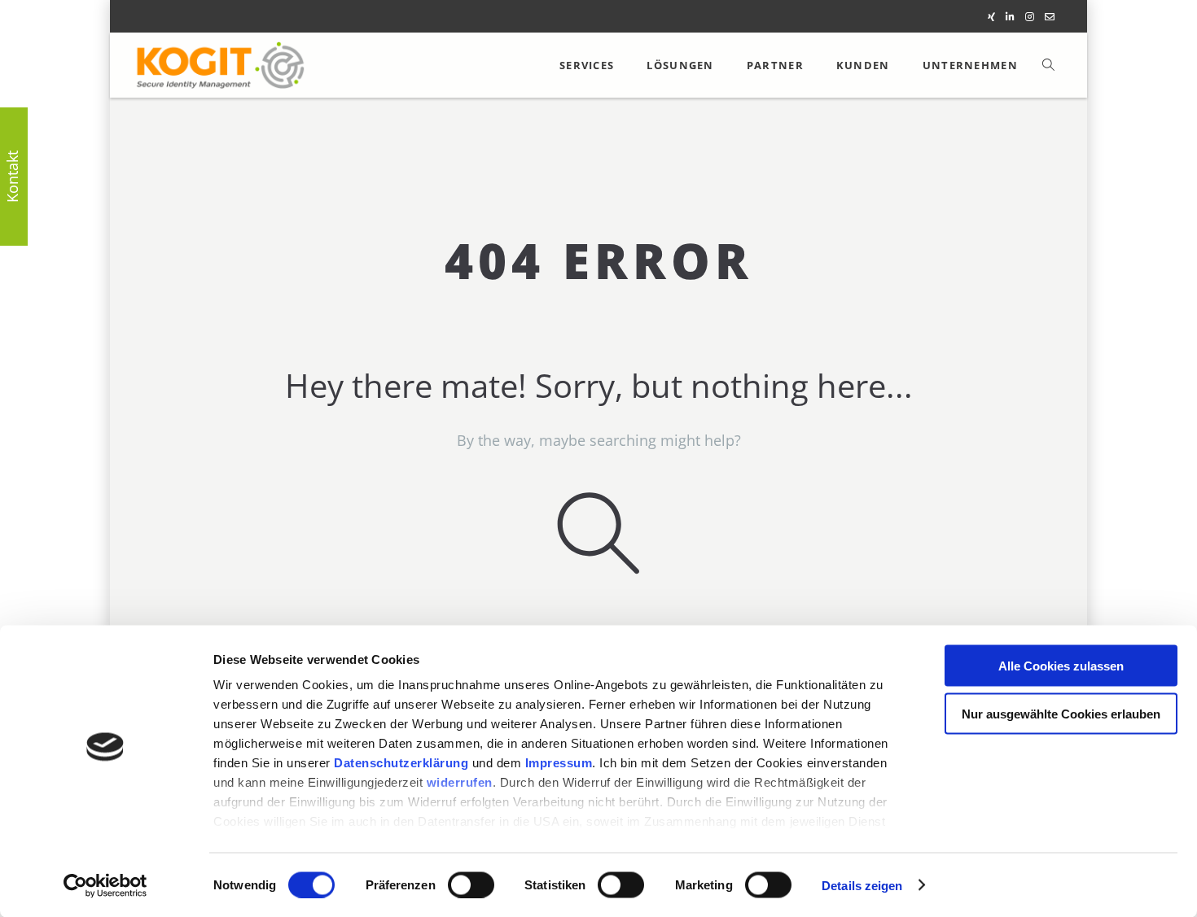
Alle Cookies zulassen (1061, 666)
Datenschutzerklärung (401, 763)
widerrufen (460, 782)
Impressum (559, 763)
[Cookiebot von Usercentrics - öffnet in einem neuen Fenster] (105, 885)
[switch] (471, 884)
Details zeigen (862, 885)
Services (586, 65)
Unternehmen (970, 65)
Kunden (863, 65)
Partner (775, 65)
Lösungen (680, 65)
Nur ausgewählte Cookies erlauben (1061, 713)
